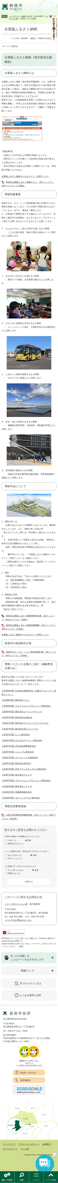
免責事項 (46, 1144)
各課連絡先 (25, 1080)
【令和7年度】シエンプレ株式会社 (17, 752)
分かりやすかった (15, 855)
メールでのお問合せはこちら (18, 920)
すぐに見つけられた (16, 870)
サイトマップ (9, 1144)
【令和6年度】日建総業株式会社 (16, 792)
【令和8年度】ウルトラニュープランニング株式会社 (26, 706)
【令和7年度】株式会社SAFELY (16, 763)
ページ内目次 (11, 46)
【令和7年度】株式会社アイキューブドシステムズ (24, 723)
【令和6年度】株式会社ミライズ (16, 786)
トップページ (14, 16)
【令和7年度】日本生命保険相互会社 (18, 746)
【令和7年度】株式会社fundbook (16, 717)
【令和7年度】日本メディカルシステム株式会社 (23, 769)
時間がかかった (14, 873)
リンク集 (25, 1149)
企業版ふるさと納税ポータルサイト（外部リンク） (25, 176)
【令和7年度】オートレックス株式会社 (19, 757)
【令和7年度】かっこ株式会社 (15, 734)
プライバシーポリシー (28, 1144)
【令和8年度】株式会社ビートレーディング (21, 711)
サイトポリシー (10, 1149)
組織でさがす (27, 16)
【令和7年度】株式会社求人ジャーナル (19, 729)
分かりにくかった (15, 858)
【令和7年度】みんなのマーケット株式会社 (21, 740)
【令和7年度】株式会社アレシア (16, 775)
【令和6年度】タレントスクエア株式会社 (20, 798)
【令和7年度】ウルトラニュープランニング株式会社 (26, 780)
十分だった (12, 840)
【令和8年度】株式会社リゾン (15, 700)
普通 (29, 840)
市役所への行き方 (28, 1073)
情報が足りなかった (16, 844)
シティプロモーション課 (16, 904)
